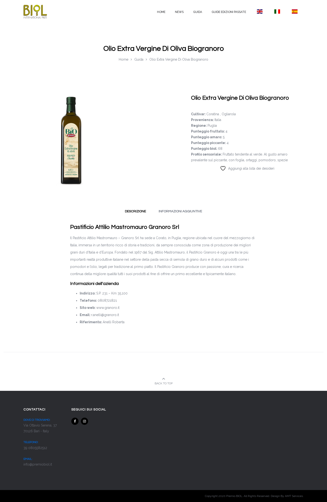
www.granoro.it (107, 308)
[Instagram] (84, 421)
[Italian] (277, 11)
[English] (259, 11)
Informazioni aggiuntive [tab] (180, 211)
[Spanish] (295, 11)
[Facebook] (75, 421)
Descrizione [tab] (135, 211)
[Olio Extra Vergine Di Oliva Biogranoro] (71, 139)
